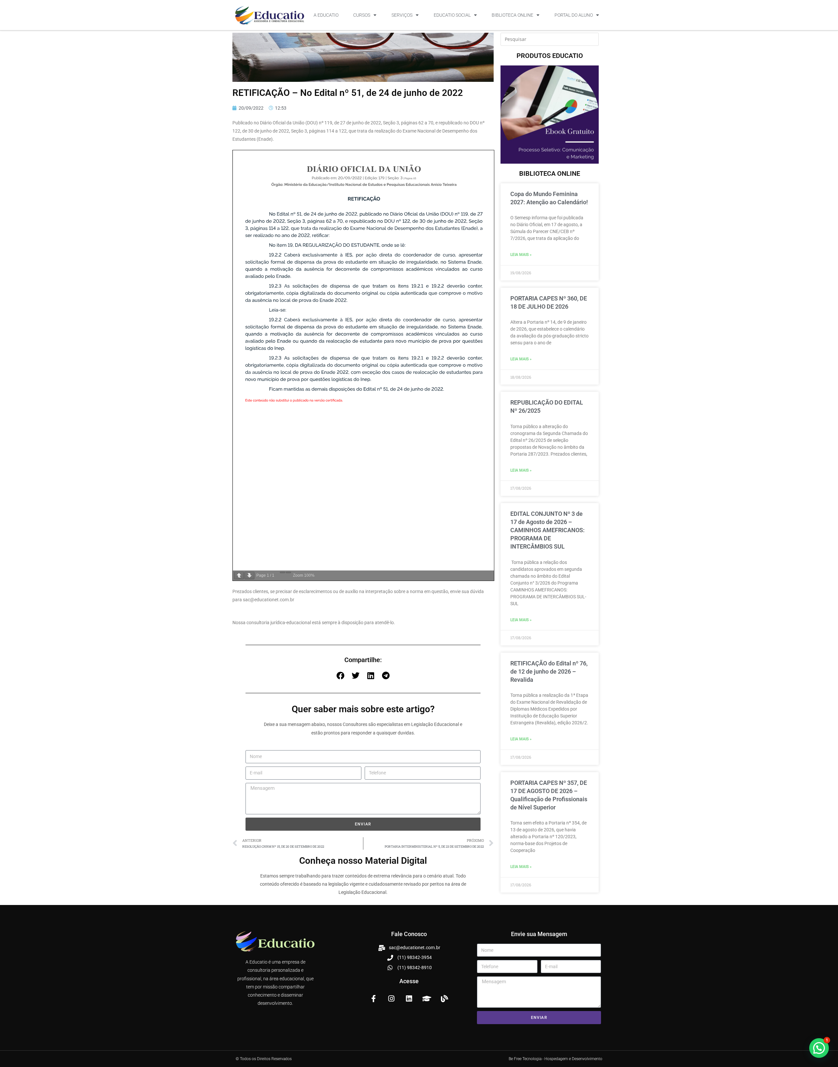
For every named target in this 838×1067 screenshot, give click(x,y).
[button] (340, 675)
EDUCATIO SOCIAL (452, 15)
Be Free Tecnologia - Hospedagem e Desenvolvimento (555, 1059)
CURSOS (361, 15)
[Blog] (444, 998)
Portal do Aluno (574, 15)
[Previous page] (239, 575)
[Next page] (249, 575)
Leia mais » (521, 254)
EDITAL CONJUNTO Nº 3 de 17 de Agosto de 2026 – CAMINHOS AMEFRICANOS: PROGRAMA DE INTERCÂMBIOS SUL (547, 530)
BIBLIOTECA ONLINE (512, 15)
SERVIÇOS (402, 15)
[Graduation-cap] (427, 998)
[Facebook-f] (373, 998)
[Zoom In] (288, 572)
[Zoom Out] (282, 572)
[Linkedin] (409, 998)
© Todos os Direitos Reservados (264, 1059)
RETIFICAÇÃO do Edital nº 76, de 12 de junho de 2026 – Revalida (549, 671)
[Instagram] (391, 998)
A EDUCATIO (326, 15)
